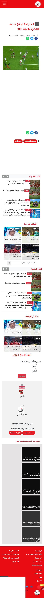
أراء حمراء (15, 562)
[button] (3, 176)
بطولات (39, 570)
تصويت (22, 376)
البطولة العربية (30, 141)
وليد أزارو (18, 141)
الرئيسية (38, 551)
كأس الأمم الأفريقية (34, 554)
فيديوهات (38, 573)
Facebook (36, 38)
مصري (34, 366)
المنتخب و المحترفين (10, 554)
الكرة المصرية (37, 565)
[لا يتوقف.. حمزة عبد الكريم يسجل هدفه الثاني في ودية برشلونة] (31, 452)
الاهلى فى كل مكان (11, 558)
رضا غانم (12, 35)
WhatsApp (27, 38)
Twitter (31, 38)
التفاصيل (28, 433)
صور (40, 577)
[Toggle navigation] (4, 3)
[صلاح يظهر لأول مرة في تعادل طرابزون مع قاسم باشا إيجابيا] (31, 500)
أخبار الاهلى (37, 562)
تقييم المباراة (15, 433)
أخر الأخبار (38, 558)
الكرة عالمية (14, 551)
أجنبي (34, 371)
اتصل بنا (39, 581)
